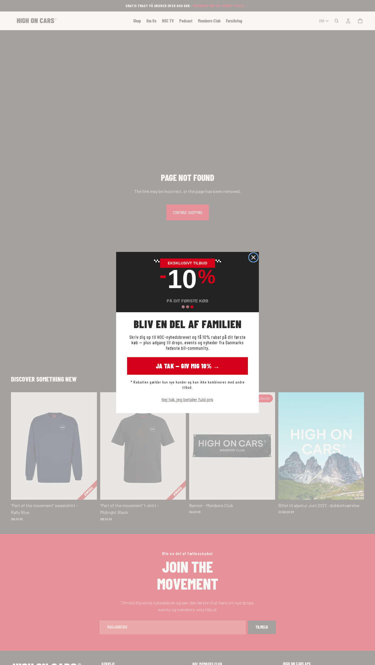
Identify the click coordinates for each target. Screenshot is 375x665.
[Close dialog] (253, 257)
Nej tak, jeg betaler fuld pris (187, 399)
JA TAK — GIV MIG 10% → (188, 366)
